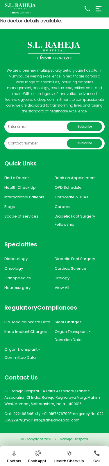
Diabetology (16, 259)
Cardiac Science (70, 268)
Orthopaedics (17, 278)
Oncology (13, 268)
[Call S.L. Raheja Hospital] (87, 8)
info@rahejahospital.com (57, 420)
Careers (62, 206)
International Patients (24, 197)
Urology (62, 278)
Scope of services (21, 216)
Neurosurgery (17, 287)
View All (62, 287)
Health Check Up (20, 187)
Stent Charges (68, 322)
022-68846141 (25, 413)
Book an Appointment (75, 178)
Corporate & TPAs (71, 197)
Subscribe (84, 126)
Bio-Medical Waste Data (27, 322)
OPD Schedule (68, 187)
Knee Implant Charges (25, 331)
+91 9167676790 (56, 413)
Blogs (9, 206)
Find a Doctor (16, 178)
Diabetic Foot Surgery (75, 259)
